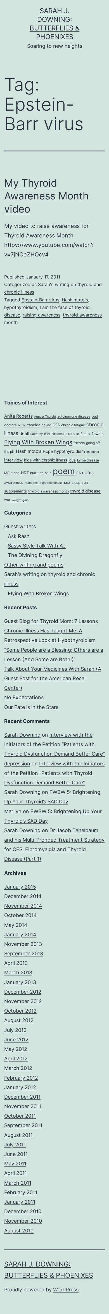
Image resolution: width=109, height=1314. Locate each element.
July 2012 (15, 1030)
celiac (46, 425)
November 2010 (23, 1221)
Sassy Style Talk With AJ (37, 546)
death (25, 433)
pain (48, 473)
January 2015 (20, 887)
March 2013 (18, 972)
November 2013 (23, 944)
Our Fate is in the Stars (31, 707)
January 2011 (19, 1202)
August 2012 (19, 1020)
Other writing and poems (33, 565)
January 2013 (20, 982)
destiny (37, 434)
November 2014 (23, 906)
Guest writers (20, 526)
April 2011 (15, 1173)
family (85, 434)
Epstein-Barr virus (40, 300)
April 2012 (16, 1058)
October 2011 (20, 1116)
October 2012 (20, 1011)
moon (15, 473)
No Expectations (24, 697)
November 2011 (22, 1106)
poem (64, 471)
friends (79, 443)
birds (21, 425)
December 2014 (23, 896)
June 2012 (16, 1039)
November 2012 (23, 1001)
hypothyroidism (20, 307)
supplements (15, 491)
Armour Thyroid (45, 416)
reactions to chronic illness (44, 483)
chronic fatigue (73, 425)
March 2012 (18, 1068)
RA (78, 473)
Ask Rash (19, 536)
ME (6, 473)
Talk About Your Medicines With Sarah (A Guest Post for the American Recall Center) (52, 678)
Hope (48, 451)
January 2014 (20, 934)
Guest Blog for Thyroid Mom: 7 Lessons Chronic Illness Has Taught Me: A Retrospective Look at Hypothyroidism (51, 630)
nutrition (36, 473)
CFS (56, 425)
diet (47, 434)
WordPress (66, 1289)
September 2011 (23, 1125)
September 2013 (23, 953)
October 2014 (20, 915)
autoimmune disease (73, 416)
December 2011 (22, 1097)
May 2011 (15, 1164)
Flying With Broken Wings (38, 442)
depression (17, 763)
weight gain (20, 500)
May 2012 (15, 1049)
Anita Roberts (18, 416)
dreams (58, 434)
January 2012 (20, 1087)
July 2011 (15, 1145)
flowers (97, 434)
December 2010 (22, 1211)
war (7, 500)
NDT (25, 472)
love (72, 460)
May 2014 (15, 925)
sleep (76, 482)
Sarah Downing (22, 735)
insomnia (92, 452)
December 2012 (22, 992)
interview (13, 460)
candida (33, 425)
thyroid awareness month (48, 491)
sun (85, 482)
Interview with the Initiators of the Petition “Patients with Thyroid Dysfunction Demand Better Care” (54, 744)
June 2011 (16, 1154)
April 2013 (16, 963)
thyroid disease (85, 491)
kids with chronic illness (45, 460)
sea (67, 482)
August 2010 (19, 1231)
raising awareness (41, 315)
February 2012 (21, 1078)
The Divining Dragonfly (35, 555)
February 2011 (20, 1192)
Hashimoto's (75, 300)
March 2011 (17, 1183)
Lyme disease (88, 460)
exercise (72, 434)
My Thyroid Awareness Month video (46, 196)
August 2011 (18, 1135)
